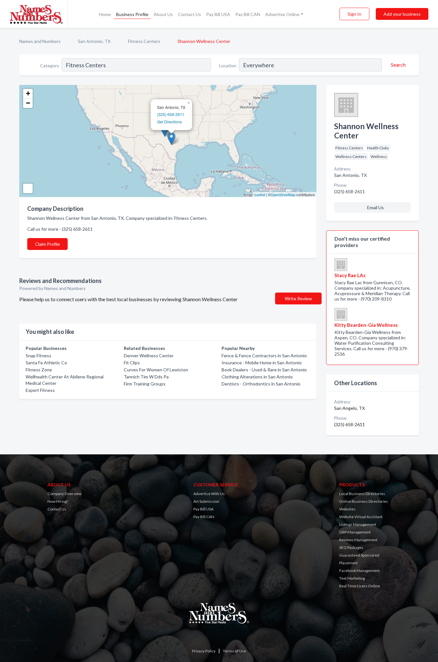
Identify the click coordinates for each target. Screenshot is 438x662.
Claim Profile (47, 244)
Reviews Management (358, 539)
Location (227, 65)
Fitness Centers (144, 41)
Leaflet (260, 194)
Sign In (354, 14)
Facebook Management (359, 570)
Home (105, 14)
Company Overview (64, 493)
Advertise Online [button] (282, 14)
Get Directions (169, 121)
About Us (163, 14)
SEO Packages (351, 547)
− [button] (28, 103)
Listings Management (357, 524)
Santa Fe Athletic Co (46, 362)
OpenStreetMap (283, 194)
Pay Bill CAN (247, 14)
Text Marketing (352, 578)
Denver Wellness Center (148, 355)
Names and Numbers (40, 41)
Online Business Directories (363, 501)
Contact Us (189, 14)
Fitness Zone (39, 369)
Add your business (402, 14)
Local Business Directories (362, 493)
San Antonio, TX (94, 41)
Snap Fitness (38, 355)
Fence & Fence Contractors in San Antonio (264, 355)
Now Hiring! (57, 501)
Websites (347, 509)
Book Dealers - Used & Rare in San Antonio (264, 369)
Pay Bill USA (218, 14)
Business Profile (132, 14)
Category (49, 65)
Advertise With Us (209, 493)
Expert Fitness (40, 390)
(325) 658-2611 (170, 114)
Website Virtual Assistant (361, 516)
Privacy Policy (203, 651)
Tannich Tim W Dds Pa (146, 376)
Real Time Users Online (359, 585)
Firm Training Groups (144, 383)
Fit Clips (132, 362)
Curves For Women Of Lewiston (156, 369)
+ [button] (28, 93)
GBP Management (355, 532)
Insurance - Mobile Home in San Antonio (262, 362)
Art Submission (206, 501)
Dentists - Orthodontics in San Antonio (261, 383)
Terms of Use (234, 651)
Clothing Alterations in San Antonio (257, 376)
